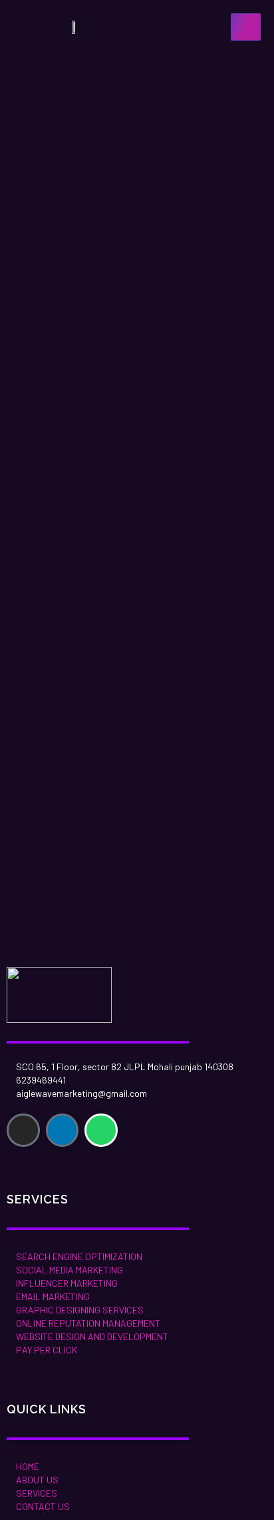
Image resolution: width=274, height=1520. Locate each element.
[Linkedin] (62, 1130)
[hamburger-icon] (246, 27)
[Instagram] (23, 1130)
